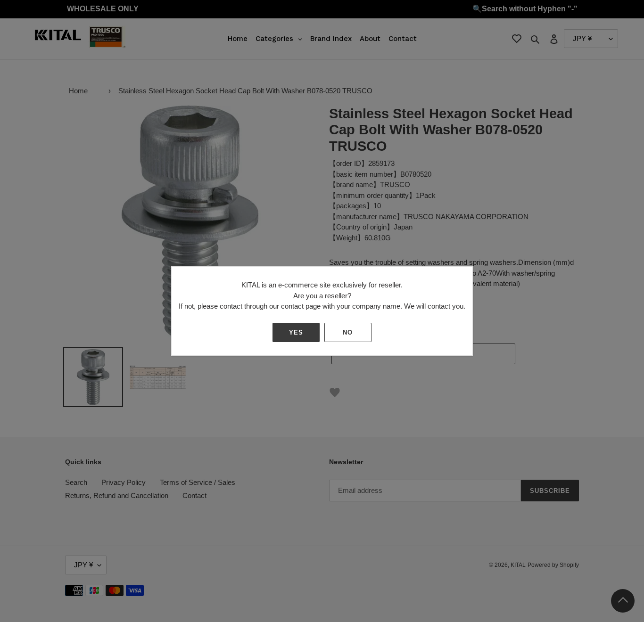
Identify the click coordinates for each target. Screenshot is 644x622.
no (348, 332)
